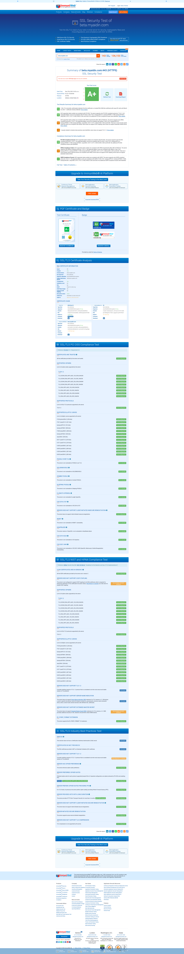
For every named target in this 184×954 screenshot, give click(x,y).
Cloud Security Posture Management (93, 897)
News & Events (76, 899)
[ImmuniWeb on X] (59, 941)
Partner (126, 5)
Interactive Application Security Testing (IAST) (113, 889)
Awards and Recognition (77, 889)
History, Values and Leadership (78, 887)
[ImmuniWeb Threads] (70, 941)
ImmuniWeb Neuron (60, 888)
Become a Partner (107, 908)
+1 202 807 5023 (106, 934)
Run (98, 55)
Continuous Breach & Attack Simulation (93, 901)
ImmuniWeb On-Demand (61, 892)
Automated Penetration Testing (92, 894)
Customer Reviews (76, 891)
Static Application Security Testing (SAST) (112, 894)
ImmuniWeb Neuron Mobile (62, 890)
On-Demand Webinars (76, 907)
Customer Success (76, 892)
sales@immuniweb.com (78, 936)
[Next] (166, 1)
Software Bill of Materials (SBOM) (111, 897)
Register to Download (67, 245)
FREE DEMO (92, 193)
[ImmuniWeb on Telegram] (63, 941)
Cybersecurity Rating (60, 916)
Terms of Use (78, 948)
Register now (109, 1)
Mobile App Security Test (61, 912)
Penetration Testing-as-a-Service (92, 916)
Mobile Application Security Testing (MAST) (113, 892)
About (102, 50)
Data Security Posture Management (92, 909)
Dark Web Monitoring (89, 908)
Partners (106, 903)
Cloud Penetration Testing (90, 896)
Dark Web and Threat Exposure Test (63, 914)
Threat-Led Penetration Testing (91, 922)
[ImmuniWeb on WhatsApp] (61, 941)
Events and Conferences (77, 905)
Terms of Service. (97, 252)
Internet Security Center (95, 8)
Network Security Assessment (91, 915)
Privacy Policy (86, 948)
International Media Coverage (78, 903)
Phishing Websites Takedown (91, 918)
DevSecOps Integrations (61, 898)
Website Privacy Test (60, 910)
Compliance (58, 899)
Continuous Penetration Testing (92, 903)
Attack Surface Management (91, 892)
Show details (84, 109)
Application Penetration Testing (92, 889)
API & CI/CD (87, 50)
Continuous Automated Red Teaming (93, 899)
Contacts (74, 894)
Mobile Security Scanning (90, 913)
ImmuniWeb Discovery (61, 886)
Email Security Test (60, 907)
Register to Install (104, 245)
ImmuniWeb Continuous (61, 896)
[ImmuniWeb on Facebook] (65, 941)
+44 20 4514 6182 (92, 934)
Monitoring (77, 50)
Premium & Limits (112, 50)
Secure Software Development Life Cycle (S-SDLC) (114, 887)
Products (58, 883)
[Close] (130, 1)
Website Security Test (60, 909)
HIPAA (65, 565)
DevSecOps (106, 899)
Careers (73, 896)
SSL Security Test (60, 905)
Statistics (124, 50)
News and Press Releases (77, 901)
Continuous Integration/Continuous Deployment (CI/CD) (116, 885)
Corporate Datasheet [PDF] (92, 199)
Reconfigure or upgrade (92, 583)
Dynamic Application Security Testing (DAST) (113, 891)
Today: (123, 8)
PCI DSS (66, 350)
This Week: (114, 8)
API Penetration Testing (90, 885)
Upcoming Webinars (76, 908)
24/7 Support (111, 5)
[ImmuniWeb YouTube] (67, 941)
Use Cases (88, 883)
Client (122, 5)
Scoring (95, 50)
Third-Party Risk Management (91, 920)
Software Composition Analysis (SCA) (112, 896)
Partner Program (107, 905)
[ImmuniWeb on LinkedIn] (57, 941)
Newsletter (64, 936)
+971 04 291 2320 (121, 934)
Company (74, 883)
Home (58, 50)
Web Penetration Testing (90, 923)
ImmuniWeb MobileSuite (61, 894)
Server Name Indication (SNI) (78, 699)
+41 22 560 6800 (78, 934)
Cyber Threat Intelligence (90, 906)
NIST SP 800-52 (81, 565)
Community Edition (61, 903)
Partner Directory (107, 907)
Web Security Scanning (90, 925)
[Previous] (18, 1)
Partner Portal (107, 910)
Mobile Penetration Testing (91, 911)
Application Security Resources (112, 883)
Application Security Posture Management (94, 891)
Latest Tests (67, 50)
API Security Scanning (90, 887)
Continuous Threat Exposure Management (94, 904)
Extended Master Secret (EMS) (79, 711)
